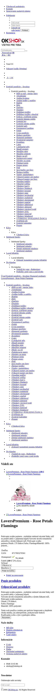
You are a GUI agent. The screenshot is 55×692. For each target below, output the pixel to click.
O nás (8, 644)
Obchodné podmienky (15, 651)
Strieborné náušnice (24, 251)
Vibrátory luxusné (23, 191)
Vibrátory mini (22, 193)
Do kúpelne (11, 262)
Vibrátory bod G (23, 186)
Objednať (23, 69)
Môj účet (9, 628)
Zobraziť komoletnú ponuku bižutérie (31, 260)
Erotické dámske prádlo (25, 119)
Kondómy (20, 142)
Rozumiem (6, 618)
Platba (8, 649)
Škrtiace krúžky (22, 172)
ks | (6, 55)
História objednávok (14, 630)
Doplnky (20, 110)
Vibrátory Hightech (24, 188)
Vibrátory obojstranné (25, 200)
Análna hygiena (22, 98)
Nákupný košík (12, 69)
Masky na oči (21, 156)
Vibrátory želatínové (24, 216)
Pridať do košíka (8, 571)
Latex (18, 144)
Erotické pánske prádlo (25, 124)
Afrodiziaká (21, 96)
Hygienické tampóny (24, 140)
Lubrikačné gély (23, 147)
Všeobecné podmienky (15, 6)
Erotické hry (21, 121)
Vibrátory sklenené (24, 207)
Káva (8, 228)
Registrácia (10, 33)
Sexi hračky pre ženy (24, 170)
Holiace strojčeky (23, 135)
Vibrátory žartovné (23, 214)
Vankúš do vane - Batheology (28, 269)
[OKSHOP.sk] (13, 48)
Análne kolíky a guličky (26, 100)
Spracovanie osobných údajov (18, 11)
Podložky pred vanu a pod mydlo (29, 272)
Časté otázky (11, 635)
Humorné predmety (24, 137)
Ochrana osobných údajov (16, 654)
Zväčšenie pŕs (22, 221)
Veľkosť (4, 563)
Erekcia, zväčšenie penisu (26, 117)
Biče (18, 105)
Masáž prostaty (22, 149)
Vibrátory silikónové (24, 205)
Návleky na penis (23, 161)
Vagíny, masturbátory (25, 174)
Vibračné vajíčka (23, 184)
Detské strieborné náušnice (27, 248)
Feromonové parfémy (25, 128)
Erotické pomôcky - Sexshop (18, 87)
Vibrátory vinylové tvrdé (26, 209)
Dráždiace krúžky (23, 112)
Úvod (3, 276)
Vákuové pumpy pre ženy (26, 179)
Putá (18, 168)
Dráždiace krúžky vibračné (27, 114)
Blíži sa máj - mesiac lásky (27, 94)
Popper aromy (22, 165)
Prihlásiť (25, 30)
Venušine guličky (23, 181)
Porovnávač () (8, 53)
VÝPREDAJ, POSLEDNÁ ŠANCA (31, 218)
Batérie (19, 103)
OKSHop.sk (13, 690)
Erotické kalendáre (23, 223)
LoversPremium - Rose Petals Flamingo (17, 278)
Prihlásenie (10, 15)
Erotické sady (21, 126)
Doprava (9, 647)
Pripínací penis (22, 163)
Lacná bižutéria (12, 253)
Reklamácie (11, 632)
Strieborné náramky (24, 244)
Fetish (18, 131)
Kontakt (9, 9)
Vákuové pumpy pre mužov (27, 177)
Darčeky (19, 107)
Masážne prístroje (23, 154)
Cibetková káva (22, 235)
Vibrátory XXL (22, 211)
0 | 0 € (10, 78)
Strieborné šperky (13, 237)
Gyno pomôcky (22, 133)
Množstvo (5, 568)
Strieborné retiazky (24, 246)
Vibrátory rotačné (23, 202)
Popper (19, 225)
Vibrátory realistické (24, 198)
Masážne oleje (22, 151)
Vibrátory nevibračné (24, 195)
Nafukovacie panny (24, 158)
